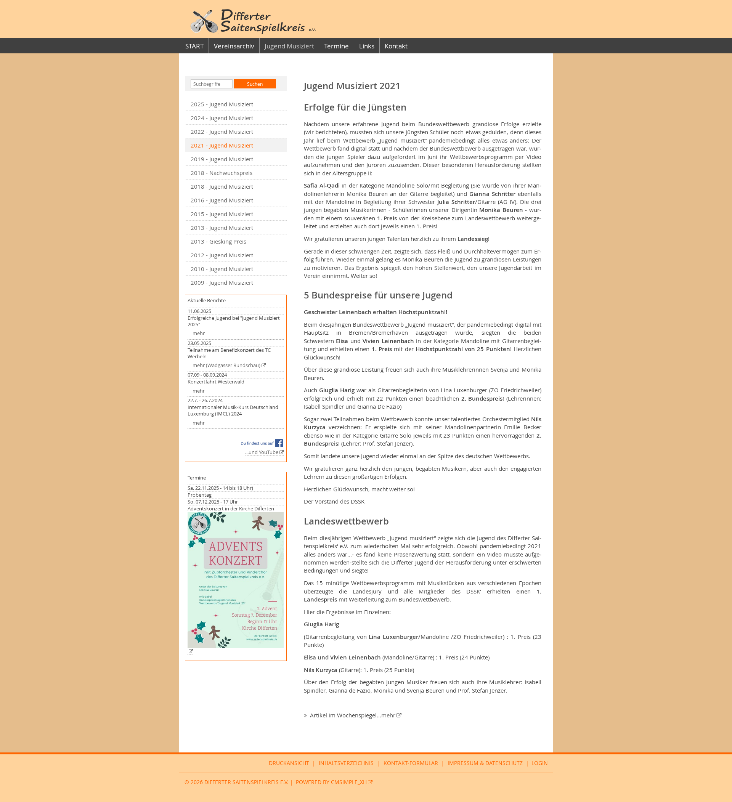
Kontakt (396, 46)
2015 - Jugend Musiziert (222, 214)
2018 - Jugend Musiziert (222, 186)
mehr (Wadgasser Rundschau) (226, 365)
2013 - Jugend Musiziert (222, 227)
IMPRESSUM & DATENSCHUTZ (485, 763)
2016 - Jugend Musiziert (222, 200)
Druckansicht (289, 763)
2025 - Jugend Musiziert (222, 104)
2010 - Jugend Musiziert (222, 269)
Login (539, 763)
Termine (336, 46)
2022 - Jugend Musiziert (222, 131)
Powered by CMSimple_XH (331, 782)
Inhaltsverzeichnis (346, 763)
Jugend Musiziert (289, 46)
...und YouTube (261, 452)
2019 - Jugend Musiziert (222, 159)
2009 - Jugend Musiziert (222, 282)
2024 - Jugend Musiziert (222, 118)
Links (366, 46)
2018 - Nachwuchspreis (221, 172)
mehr (199, 333)
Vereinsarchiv (234, 46)
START (194, 46)
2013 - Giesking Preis (218, 241)
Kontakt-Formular (411, 763)
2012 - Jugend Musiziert (222, 255)
